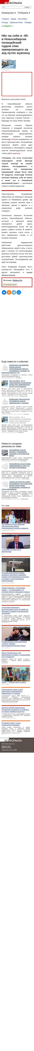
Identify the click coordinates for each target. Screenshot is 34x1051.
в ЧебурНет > (7, 26)
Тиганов (14, 139)
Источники (22, 19)
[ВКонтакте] (4, 292)
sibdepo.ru (7, 70)
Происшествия (16, 22)
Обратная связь (6, 746)
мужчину (16, 153)
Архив (13, 19)
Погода (5, 22)
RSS (15, 750)
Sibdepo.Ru (17, 280)
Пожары (28, 22)
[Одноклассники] (9, 292)
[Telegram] (14, 292)
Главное (5, 19)
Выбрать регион (6, 747)
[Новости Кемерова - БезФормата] (11, 2)
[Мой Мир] (19, 292)
